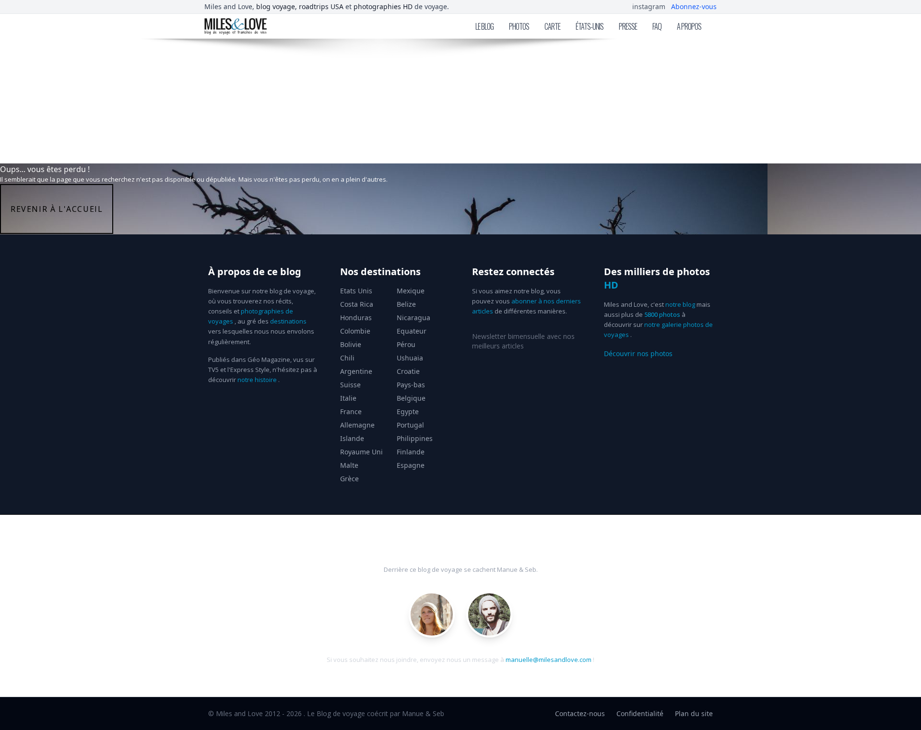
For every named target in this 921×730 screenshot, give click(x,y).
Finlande (411, 451)
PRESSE (628, 26)
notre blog (680, 304)
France (351, 411)
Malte (349, 465)
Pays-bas (411, 384)
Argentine (356, 371)
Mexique (411, 290)
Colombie (355, 331)
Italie (348, 398)
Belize (406, 304)
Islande (352, 438)
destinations (288, 321)
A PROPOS (689, 26)
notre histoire (257, 379)
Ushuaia (410, 357)
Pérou (406, 344)
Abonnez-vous (694, 6)
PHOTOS (519, 26)
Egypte (408, 411)
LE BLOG (484, 26)
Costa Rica (356, 304)
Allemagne (357, 424)
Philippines (415, 438)
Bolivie (350, 344)
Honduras (356, 317)
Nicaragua (413, 317)
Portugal (410, 424)
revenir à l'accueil (57, 209)
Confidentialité (639, 713)
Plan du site (694, 713)
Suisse (350, 384)
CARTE (552, 26)
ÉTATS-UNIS (589, 26)
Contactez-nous (580, 713)
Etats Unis (356, 290)
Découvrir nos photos (638, 353)
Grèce (349, 478)
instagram (648, 6)
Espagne (411, 465)
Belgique (411, 398)
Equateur (411, 331)
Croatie (408, 371)
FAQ (656, 26)
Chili (347, 357)
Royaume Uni (361, 451)
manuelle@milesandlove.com (548, 659)
